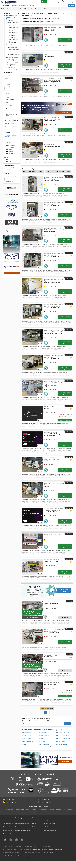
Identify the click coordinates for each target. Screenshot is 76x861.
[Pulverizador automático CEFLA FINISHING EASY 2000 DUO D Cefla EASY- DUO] (32, 34)
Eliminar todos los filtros (48, 21)
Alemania (11, 145)
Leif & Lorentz (10, 99)
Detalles (65, 617)
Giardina (9, 94)
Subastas (9, 169)
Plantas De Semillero (62, 744)
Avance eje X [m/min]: (9, 123)
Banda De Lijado (26, 732)
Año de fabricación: (9, 118)
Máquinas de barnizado (11, 19)
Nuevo (8, 159)
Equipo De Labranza (28, 741)
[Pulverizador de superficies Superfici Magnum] (32, 689)
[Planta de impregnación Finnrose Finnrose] (32, 541)
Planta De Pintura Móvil (62, 732)
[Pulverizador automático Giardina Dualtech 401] (32, 609)
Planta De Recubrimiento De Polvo (66, 735)
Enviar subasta (64, 112)
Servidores (58, 809)
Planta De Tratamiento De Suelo (65, 738)
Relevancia (66, 14)
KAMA (8, 97)
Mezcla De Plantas (44, 744)
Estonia (10, 151)
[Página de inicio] (1, 8)
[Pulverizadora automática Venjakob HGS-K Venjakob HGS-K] (32, 60)
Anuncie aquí (12, 232)
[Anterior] (23, 34)
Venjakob (9, 84)
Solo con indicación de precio (11, 114)
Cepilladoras (12, 47)
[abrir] (47, 49)
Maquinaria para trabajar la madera (12, 16)
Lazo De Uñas (43, 732)
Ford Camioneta (38, 812)
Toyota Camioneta (8, 809)
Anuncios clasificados (12, 167)
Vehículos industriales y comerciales (12, 63)
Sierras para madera (13, 44)
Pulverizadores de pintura (13, 40)
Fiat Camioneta (34, 809)
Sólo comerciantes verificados (10, 180)
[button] (73, 1)
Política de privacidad (31, 858)
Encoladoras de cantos (13, 50)
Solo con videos (10, 178)
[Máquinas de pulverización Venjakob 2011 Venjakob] (32, 490)
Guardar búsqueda (47, 708)
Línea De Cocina (43, 741)
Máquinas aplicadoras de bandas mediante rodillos (13, 33)
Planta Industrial (61, 741)
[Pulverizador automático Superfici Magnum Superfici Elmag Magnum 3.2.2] (32, 286)
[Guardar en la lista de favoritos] (71, 30)
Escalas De (25, 744)
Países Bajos (11, 147)
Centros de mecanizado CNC (13, 53)
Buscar (72, 5)
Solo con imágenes (11, 176)
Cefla (8, 86)
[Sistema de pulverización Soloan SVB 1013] (32, 662)
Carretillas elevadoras (11, 70)
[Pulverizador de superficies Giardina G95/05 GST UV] (32, 566)
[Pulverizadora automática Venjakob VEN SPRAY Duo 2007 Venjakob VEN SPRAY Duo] (32, 150)
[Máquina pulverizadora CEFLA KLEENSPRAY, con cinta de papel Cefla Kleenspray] (32, 124)
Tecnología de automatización (11, 66)
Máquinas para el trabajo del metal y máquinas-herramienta (12, 59)
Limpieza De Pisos (44, 735)
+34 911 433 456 (10, 800)
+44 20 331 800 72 (46, 800)
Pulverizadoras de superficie (13, 23)
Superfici (9, 90)
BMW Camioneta (68, 809)
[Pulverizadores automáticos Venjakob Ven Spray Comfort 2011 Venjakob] (32, 464)
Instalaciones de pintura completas (14, 27)
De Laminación (26, 735)
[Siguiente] (41, 34)
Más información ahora (64, 590)
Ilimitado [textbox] (8, 142)
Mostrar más (47, 747)
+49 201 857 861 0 (11, 802)
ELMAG (8, 92)
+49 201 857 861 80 (46, 802)
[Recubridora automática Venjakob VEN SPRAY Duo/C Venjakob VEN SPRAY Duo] (32, 362)
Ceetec (8, 88)
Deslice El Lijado (26, 738)
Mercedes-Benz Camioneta (22, 809)
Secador (12, 37)
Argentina (9, 136)
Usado (8, 161)
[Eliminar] (42, 18)
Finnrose (9, 95)
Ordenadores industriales (47, 809)
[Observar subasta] (71, 604)
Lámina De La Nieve (44, 738)
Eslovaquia (11, 153)
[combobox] (11, 142)
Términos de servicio (42, 858)
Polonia (10, 149)
